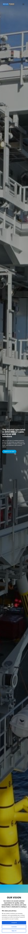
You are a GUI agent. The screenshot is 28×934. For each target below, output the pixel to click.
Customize (14, 926)
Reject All (14, 930)
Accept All (14, 922)
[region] (14, 921)
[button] (23, 4)
